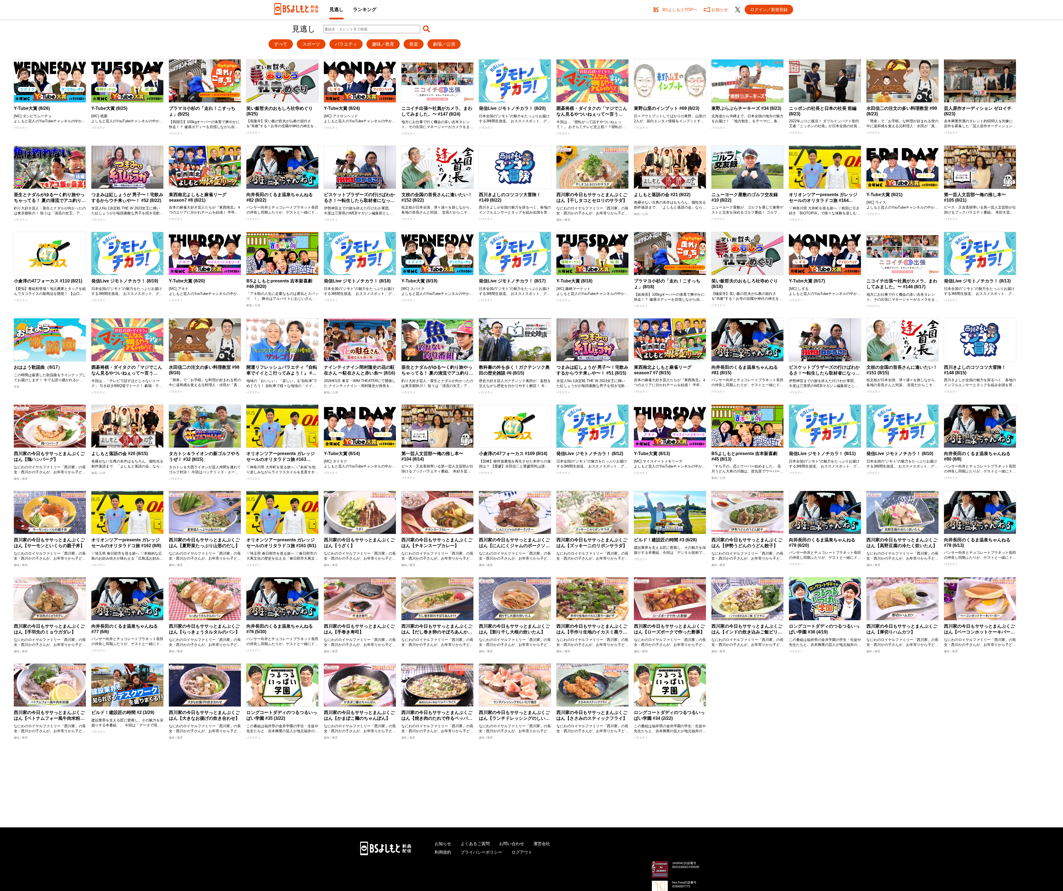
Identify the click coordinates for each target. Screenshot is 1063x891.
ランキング (364, 9)
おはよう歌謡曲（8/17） (38, 367)
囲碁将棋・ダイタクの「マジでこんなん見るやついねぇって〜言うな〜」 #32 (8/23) (591, 114)
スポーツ (311, 44)
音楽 (413, 44)
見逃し (336, 9)
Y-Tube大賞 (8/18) (574, 281)
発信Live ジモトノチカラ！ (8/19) (124, 281)
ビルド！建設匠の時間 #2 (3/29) (122, 712)
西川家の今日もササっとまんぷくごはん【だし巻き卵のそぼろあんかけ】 (436, 632)
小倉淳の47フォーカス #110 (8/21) (48, 281)
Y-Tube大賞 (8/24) (342, 108)
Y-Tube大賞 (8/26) (32, 108)
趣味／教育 (383, 44)
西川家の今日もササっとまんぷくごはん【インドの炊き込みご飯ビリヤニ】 (746, 632)
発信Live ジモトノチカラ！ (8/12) (589, 453)
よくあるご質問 (475, 843)
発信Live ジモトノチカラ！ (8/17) (512, 281)
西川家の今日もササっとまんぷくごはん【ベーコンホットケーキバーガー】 (979, 632)
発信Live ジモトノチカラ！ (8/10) (899, 453)
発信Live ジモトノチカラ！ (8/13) (977, 281)
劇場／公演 (444, 44)
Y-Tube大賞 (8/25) (109, 108)
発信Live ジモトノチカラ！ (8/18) (357, 281)
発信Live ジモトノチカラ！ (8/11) (822, 453)
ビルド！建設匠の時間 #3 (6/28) (665, 539)
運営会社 (541, 843)
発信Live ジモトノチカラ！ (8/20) (512, 108)
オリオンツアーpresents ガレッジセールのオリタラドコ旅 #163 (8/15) (280, 459)
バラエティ (346, 44)
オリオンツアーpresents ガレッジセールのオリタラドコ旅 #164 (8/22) (823, 200)
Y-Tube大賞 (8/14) (342, 453)
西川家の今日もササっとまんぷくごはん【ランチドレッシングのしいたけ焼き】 (514, 718)
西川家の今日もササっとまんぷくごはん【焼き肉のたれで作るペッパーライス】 (436, 718)
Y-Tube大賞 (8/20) (187, 281)
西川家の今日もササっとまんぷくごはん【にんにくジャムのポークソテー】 (514, 545)
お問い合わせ (511, 843)
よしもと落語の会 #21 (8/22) (662, 194)
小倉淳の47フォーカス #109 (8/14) (513, 453)
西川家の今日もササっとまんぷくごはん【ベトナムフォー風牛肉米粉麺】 (49, 718)
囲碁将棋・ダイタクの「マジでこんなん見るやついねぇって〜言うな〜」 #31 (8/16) (126, 373)
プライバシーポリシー (481, 852)
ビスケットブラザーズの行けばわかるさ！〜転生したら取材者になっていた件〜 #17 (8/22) (359, 200)
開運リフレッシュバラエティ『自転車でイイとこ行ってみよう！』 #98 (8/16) (281, 373)
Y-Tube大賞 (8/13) (652, 453)
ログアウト (522, 852)
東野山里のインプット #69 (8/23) (666, 108)
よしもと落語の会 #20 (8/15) (119, 453)
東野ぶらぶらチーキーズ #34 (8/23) (746, 108)
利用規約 (443, 852)
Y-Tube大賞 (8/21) (884, 194)
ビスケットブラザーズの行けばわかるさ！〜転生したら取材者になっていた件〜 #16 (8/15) (824, 373)
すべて (280, 44)
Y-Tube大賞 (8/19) (419, 281)
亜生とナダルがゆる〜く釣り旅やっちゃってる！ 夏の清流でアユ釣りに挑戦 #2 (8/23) (50, 200)
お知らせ (443, 843)
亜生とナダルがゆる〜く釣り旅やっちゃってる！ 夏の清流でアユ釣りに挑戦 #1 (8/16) (437, 373)
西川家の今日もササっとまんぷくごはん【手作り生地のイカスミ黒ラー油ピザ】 (591, 632)
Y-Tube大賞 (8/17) (807, 281)
